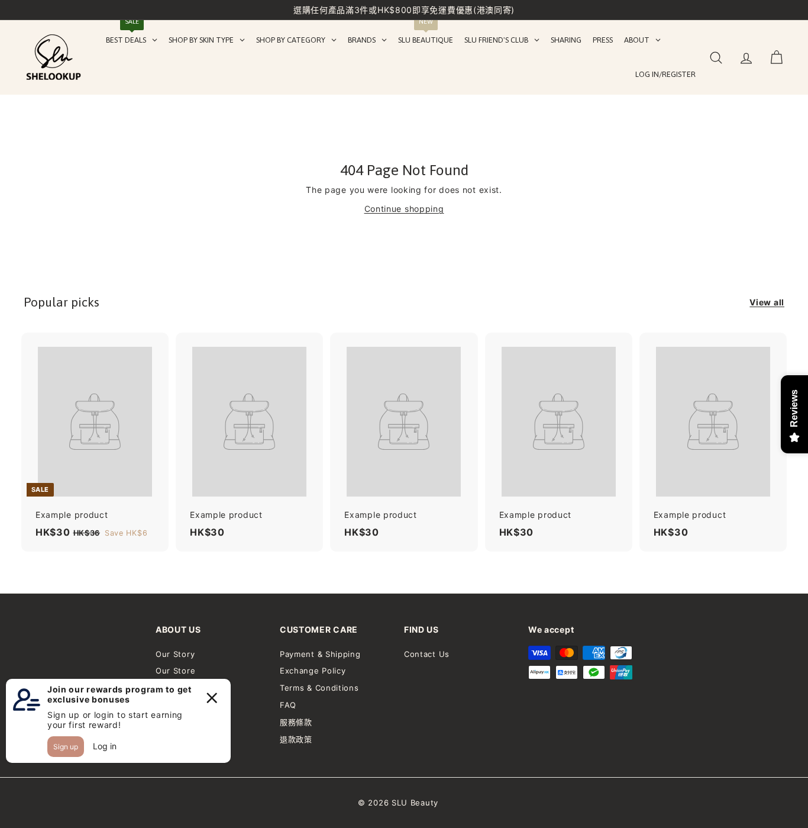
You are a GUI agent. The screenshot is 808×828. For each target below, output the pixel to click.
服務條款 (296, 722)
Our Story (175, 654)
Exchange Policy (313, 670)
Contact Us (427, 654)
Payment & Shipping (320, 654)
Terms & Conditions (319, 687)
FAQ (288, 705)
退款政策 (296, 739)
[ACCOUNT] (746, 57)
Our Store (175, 670)
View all (766, 302)
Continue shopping (404, 209)
